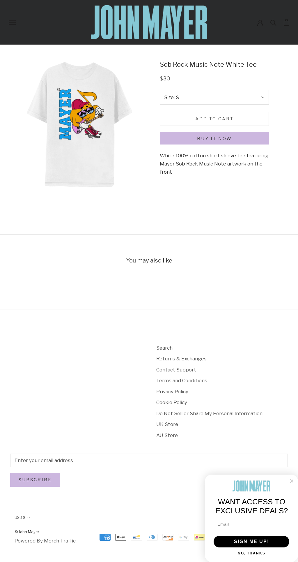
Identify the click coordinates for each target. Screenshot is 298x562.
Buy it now (214, 138)
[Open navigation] (12, 22)
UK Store (167, 424)
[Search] (273, 22)
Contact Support (176, 370)
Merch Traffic (60, 541)
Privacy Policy (172, 391)
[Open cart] (286, 22)
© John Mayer (27, 531)
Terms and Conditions (181, 380)
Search (164, 348)
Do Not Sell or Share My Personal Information (209, 413)
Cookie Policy (171, 402)
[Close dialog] (291, 481)
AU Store (167, 435)
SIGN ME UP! (251, 541)
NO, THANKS (251, 553)
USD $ (20, 517)
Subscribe (35, 479)
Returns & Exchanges (181, 359)
